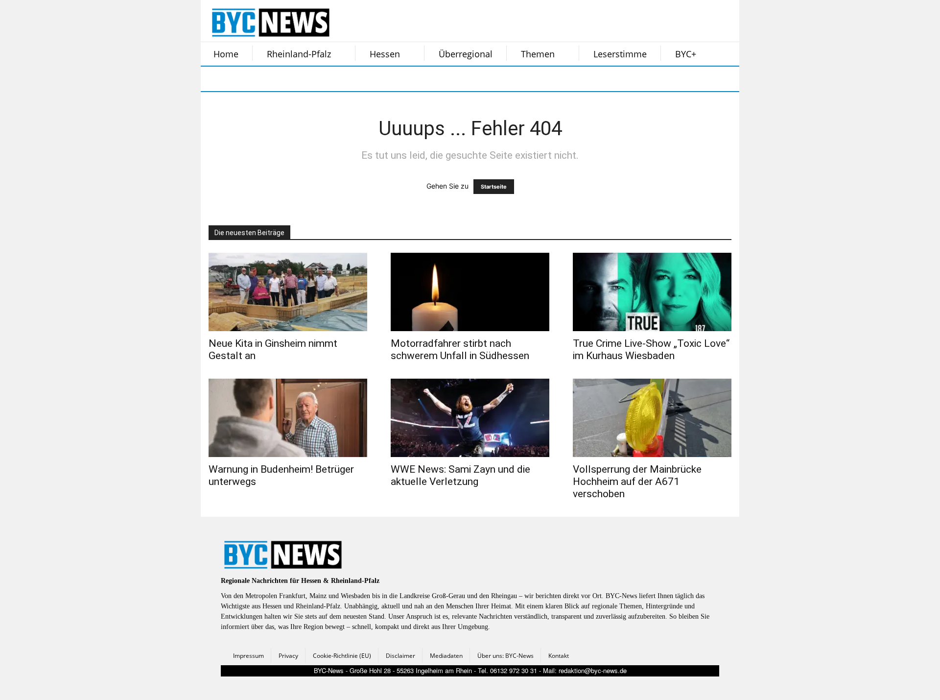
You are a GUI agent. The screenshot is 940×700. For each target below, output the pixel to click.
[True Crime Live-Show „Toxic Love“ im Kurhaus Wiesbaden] (652, 292)
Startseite (494, 186)
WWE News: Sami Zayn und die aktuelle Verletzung (460, 475)
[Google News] (361, 79)
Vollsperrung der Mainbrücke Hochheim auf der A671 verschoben (637, 481)
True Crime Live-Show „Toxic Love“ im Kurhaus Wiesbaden (651, 350)
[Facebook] (214, 79)
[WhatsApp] (312, 79)
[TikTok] (288, 79)
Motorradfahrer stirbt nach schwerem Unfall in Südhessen (460, 350)
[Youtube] (337, 79)
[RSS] (263, 79)
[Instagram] (239, 79)
